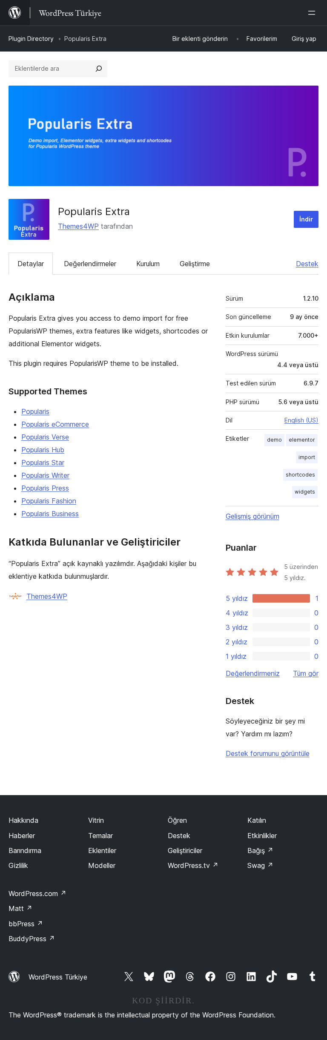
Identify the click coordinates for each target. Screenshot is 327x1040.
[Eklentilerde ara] (98, 68)
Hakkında (23, 820)
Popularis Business (50, 513)
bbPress (26, 923)
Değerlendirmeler (90, 263)
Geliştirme (195, 263)
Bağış (260, 850)
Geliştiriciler (185, 850)
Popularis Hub (42, 449)
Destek (307, 263)
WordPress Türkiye (58, 977)
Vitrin (96, 820)
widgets (305, 491)
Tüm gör (305, 673)
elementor (302, 440)
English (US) (301, 420)
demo (274, 440)
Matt (20, 908)
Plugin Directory (31, 38)
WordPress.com (37, 893)
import (306, 457)
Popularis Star (42, 462)
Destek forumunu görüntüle (268, 753)
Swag (260, 865)
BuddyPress (32, 938)
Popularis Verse (45, 437)
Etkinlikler (262, 835)
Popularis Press (45, 488)
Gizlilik (18, 865)
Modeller (101, 865)
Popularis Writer (45, 475)
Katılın (256, 820)
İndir (306, 219)
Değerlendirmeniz (253, 673)
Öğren (177, 820)
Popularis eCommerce (55, 424)
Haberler (22, 835)
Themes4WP (78, 226)
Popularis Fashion (48, 501)
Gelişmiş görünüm (252, 516)
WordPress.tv (193, 865)
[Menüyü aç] (313, 13)
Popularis (35, 411)
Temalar (100, 835)
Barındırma (25, 850)
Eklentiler (102, 850)
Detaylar (30, 263)
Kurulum (148, 263)
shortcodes (300, 474)
